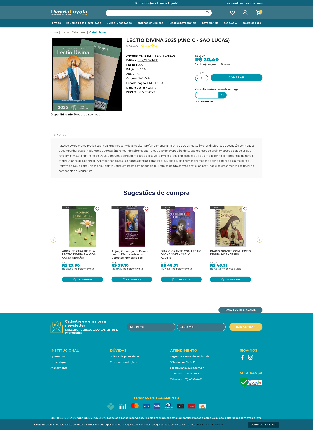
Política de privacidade (124, 356)
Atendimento (59, 367)
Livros (56, 23)
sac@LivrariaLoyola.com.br (187, 367)
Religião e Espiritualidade (83, 23)
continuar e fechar (263, 424)
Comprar (84, 279)
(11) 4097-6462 (194, 379)
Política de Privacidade (210, 424)
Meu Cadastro (254, 3)
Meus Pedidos (234, 3)
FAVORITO (97, 209)
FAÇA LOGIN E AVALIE (240, 310)
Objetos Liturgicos (150, 23)
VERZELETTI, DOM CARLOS (157, 55)
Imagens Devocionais (182, 23)
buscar (207, 13)
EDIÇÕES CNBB (148, 60)
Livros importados (119, 23)
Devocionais (210, 23)
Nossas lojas (58, 362)
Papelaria (230, 23)
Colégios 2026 (251, 23)
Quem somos (59, 356)
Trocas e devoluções (123, 362)
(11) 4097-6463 (192, 373)
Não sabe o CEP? (204, 101)
